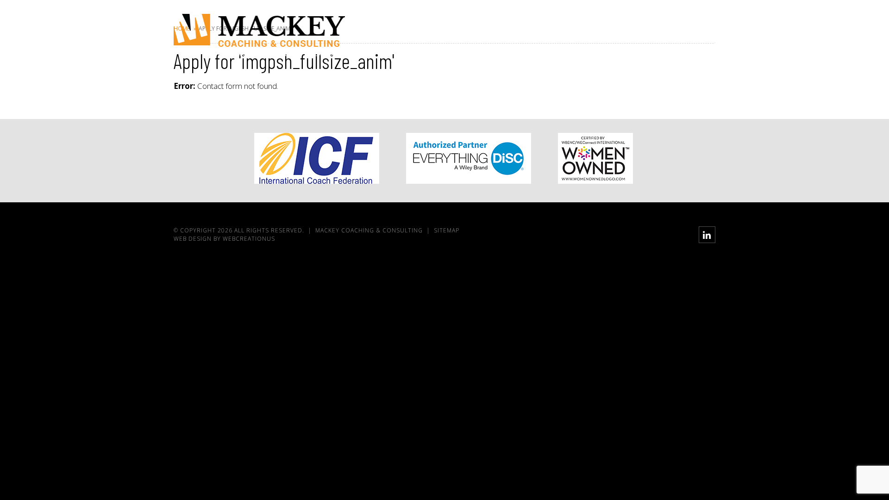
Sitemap (446, 230)
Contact (692, 37)
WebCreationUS (249, 239)
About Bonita (487, 37)
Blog (652, 37)
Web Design (193, 239)
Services (611, 37)
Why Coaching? (553, 37)
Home (438, 37)
